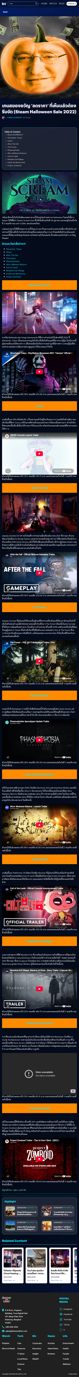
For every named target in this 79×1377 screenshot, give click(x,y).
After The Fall (13, 144)
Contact (71, 3)
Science (20, 1364)
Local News (22, 1359)
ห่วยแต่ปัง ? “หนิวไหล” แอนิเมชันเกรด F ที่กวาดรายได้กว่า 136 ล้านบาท (63, 1229)
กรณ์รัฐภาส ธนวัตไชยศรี (14, 117)
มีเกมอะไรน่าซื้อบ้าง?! (15, 135)
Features (21, 1348)
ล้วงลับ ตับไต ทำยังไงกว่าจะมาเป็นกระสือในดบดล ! (59, 1273)
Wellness (67, 1364)
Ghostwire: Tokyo (15, 138)
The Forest (12, 147)
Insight (35, 1353)
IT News (20, 1353)
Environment (68, 1343)
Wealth (35, 1359)
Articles (51, 1343)
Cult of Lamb (13, 156)
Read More (30, 1207)
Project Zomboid (14, 165)
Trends (66, 1359)
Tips (19, 1369)
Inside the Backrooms (16, 162)
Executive (36, 1348)
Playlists (5, 1343)
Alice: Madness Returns (17, 153)
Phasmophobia (14, 150)
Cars (19, 1343)
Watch (53, 3)
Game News (53, 1348)
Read (61, 3)
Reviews (51, 1353)
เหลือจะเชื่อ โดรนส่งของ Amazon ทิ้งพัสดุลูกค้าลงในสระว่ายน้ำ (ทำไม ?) (26, 1229)
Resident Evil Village (16, 159)
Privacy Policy (73, 1374)
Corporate (37, 1343)
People (66, 1353)
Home (44, 3)
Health (66, 1348)
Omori (10, 141)
